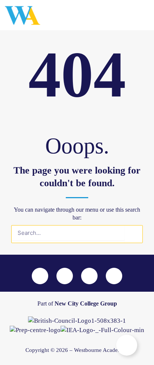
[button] (126, 15)
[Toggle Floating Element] (126, 345)
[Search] (133, 234)
